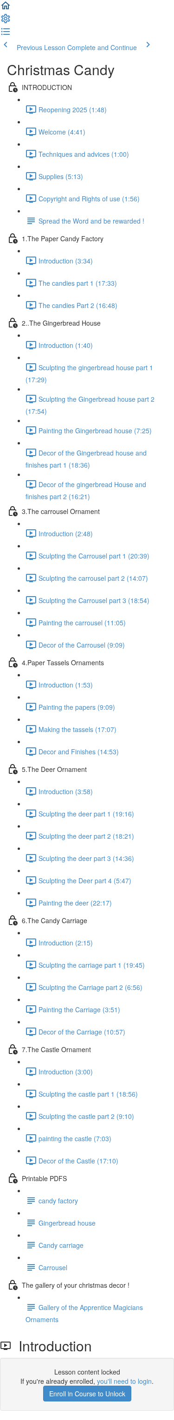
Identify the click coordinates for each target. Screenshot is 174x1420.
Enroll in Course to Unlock (87, 1393)
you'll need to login (124, 1381)
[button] (5, 8)
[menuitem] (5, 21)
